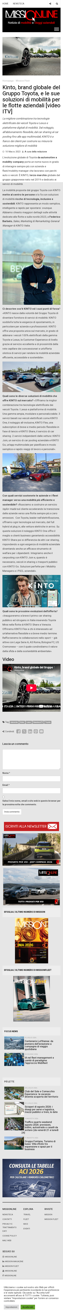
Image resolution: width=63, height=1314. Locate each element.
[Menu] (56, 29)
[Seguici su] (50, 4)
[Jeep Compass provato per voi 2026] (31, 849)
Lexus (28, 722)
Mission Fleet (23, 80)
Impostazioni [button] (11, 1307)
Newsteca (7, 1214)
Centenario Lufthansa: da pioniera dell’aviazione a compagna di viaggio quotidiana (39, 1045)
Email (5, 785)
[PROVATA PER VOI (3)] (31, 886)
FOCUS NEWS (11, 1031)
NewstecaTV (38, 722)
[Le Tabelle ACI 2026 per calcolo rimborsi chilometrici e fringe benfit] (31, 1178)
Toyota (47, 722)
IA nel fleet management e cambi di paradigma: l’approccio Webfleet (39, 1060)
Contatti (7, 1219)
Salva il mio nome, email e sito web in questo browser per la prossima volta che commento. (31, 802)
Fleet (26, 1219)
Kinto (22, 722)
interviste (14, 722)
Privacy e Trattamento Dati (9, 1227)
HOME (5, 3)
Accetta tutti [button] (27, 1307)
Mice (25, 1224)
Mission (48, 1214)
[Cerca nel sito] (57, 4)
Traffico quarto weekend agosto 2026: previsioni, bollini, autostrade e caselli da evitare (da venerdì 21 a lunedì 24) (39, 1127)
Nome (5, 773)
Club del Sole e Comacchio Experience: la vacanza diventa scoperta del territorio (41, 1094)
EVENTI (26, 1228)
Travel (27, 1214)
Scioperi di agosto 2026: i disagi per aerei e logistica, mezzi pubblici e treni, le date (41, 1109)
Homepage (8, 80)
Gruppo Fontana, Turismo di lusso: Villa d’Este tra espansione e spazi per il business (40, 1145)
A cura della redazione (36, 151)
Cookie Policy (9, 1235)
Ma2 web (6, 1240)
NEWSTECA (18, 3)
